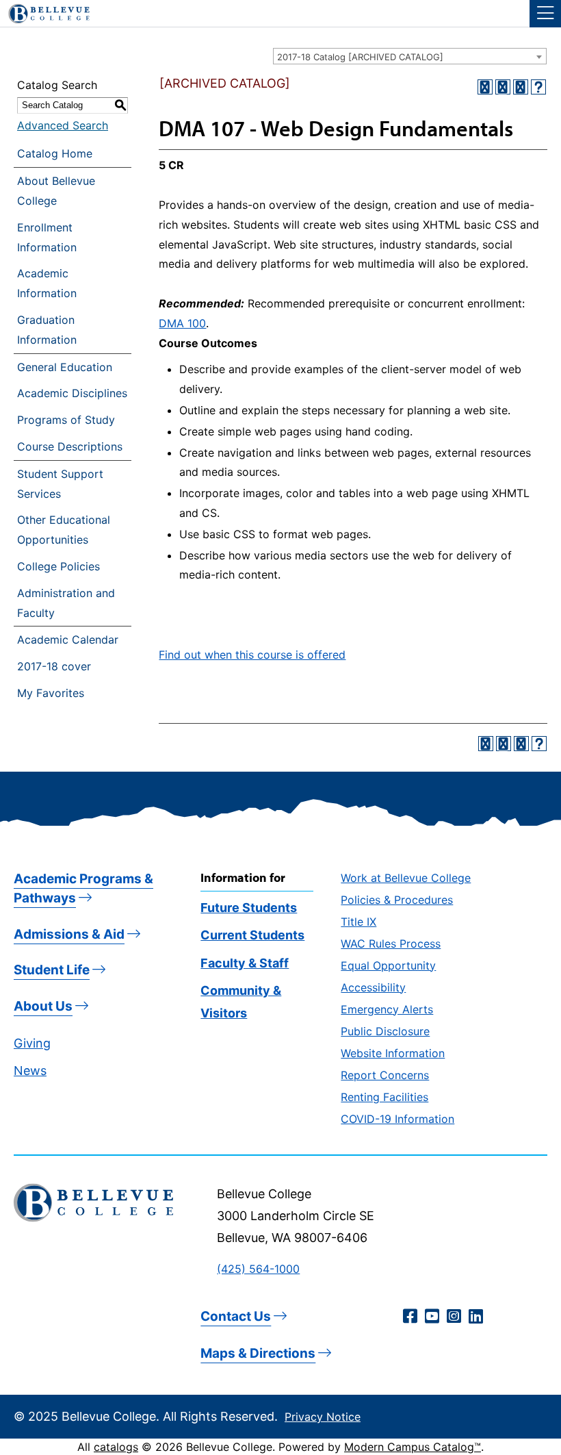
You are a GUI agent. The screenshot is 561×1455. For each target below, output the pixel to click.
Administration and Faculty (66, 603)
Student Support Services (60, 484)
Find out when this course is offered (252, 654)
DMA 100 (182, 323)
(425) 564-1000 (258, 1269)
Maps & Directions (257, 1353)
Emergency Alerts (387, 1009)
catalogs (116, 1447)
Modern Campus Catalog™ (412, 1447)
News (30, 1070)
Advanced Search (62, 125)
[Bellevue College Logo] (44, 11)
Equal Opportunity (388, 965)
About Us (43, 1006)
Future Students (248, 907)
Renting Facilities (384, 1097)
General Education (64, 367)
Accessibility (373, 987)
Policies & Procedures (397, 900)
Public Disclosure (385, 1031)
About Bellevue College (56, 190)
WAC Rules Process (391, 943)
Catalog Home (54, 153)
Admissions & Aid (69, 934)
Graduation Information (47, 329)
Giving (32, 1043)
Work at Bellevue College (406, 878)
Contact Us (235, 1316)
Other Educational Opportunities (63, 529)
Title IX (358, 921)
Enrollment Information (47, 237)
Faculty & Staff (244, 963)
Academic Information (47, 283)
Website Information (393, 1053)
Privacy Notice (323, 1417)
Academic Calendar (67, 639)
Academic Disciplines (72, 393)
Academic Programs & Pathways (83, 889)
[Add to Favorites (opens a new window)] (485, 86)
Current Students (252, 935)
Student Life (52, 970)
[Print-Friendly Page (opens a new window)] (520, 86)
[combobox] (410, 56)
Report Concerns (385, 1075)
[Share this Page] (502, 86)
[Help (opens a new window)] (538, 86)
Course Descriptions (69, 446)
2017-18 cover (54, 666)
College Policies (58, 566)
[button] (545, 13)
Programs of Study (66, 420)
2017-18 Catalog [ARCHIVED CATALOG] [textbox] (360, 56)
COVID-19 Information (397, 1119)
